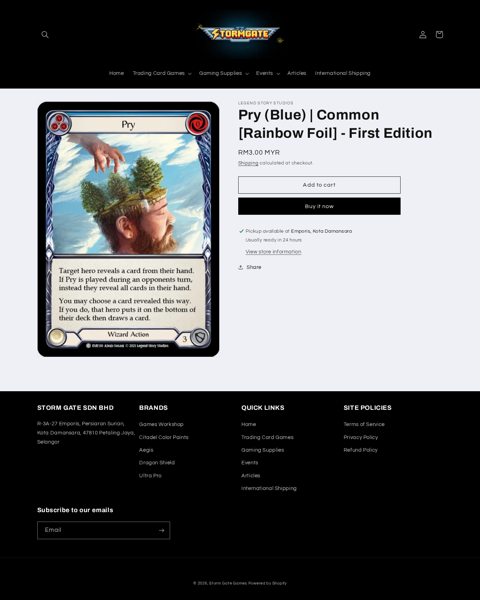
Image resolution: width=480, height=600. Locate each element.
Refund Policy (361, 450)
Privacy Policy (361, 437)
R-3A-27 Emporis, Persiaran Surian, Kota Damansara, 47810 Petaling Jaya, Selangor (86, 433)
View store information (273, 251)
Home (248, 424)
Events (249, 462)
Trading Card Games (267, 437)
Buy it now (319, 206)
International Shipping (269, 488)
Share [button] (254, 267)
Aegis (146, 450)
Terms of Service (364, 424)
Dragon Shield (157, 462)
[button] (45, 34)
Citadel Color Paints (164, 437)
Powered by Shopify (267, 583)
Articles (250, 475)
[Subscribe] (161, 530)
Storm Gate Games (228, 583)
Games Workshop (161, 424)
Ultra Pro (150, 475)
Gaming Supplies (262, 450)
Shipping (248, 163)
